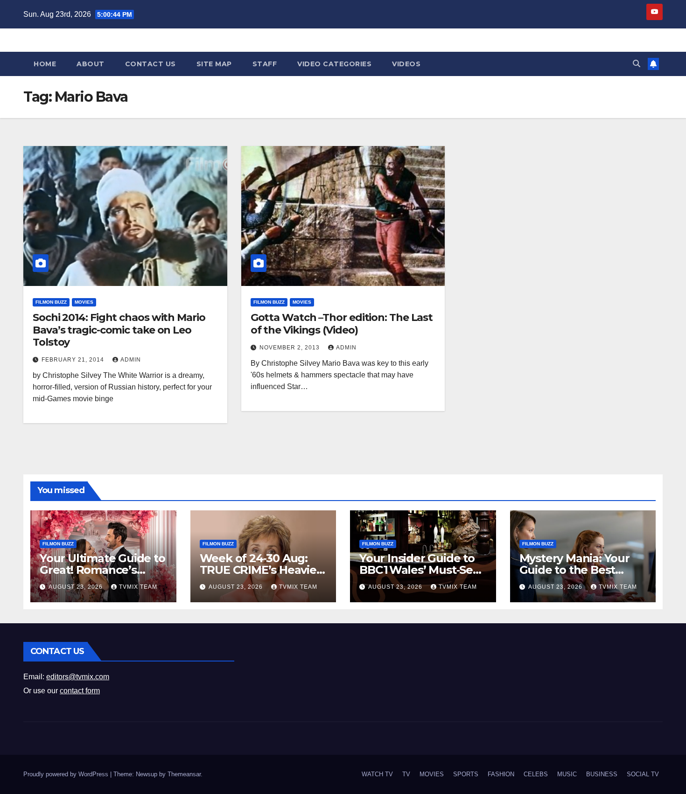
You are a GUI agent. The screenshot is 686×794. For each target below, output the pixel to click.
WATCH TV (377, 774)
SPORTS (465, 774)
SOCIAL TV (643, 774)
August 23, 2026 (77, 587)
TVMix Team (138, 587)
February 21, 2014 (74, 359)
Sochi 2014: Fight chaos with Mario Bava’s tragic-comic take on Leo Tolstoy (119, 329)
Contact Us (150, 64)
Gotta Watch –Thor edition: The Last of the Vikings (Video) (342, 323)
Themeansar (184, 774)
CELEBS (536, 774)
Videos (406, 64)
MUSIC (567, 774)
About (91, 64)
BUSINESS (601, 774)
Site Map (214, 64)
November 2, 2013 (290, 347)
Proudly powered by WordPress (66, 774)
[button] (636, 64)
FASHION (501, 774)
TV (406, 774)
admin (130, 359)
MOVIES (84, 302)
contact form (80, 691)
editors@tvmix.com (77, 677)
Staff (264, 64)
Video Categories (334, 64)
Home (45, 64)
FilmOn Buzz (51, 302)
